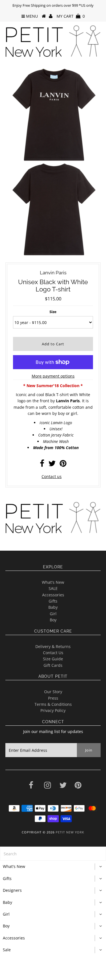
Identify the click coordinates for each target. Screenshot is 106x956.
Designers (12, 890)
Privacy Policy (53, 710)
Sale (7, 949)
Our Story (53, 691)
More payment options (53, 376)
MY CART (71, 16)
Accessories (53, 595)
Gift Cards (53, 665)
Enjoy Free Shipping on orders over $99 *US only (53, 5)
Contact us (52, 476)
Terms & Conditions (53, 704)
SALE (53, 588)
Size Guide (53, 658)
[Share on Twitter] (52, 464)
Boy (53, 619)
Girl (53, 613)
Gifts (53, 601)
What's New (53, 582)
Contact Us (53, 652)
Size (53, 311)
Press (53, 698)
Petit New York (70, 832)
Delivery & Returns (53, 646)
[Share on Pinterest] (63, 464)
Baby (53, 607)
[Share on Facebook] (42, 464)
